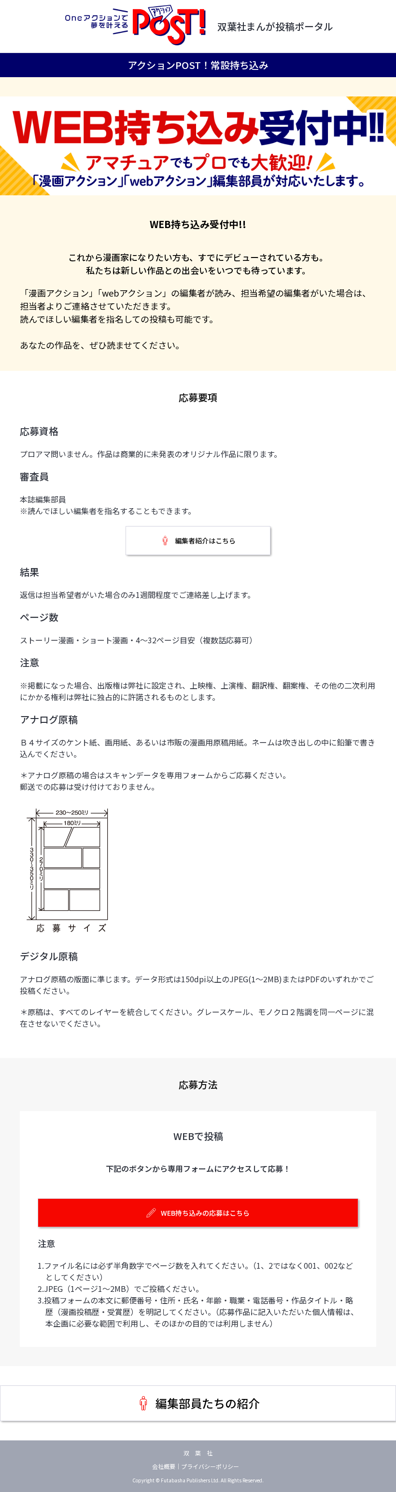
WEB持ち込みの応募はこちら (205, 1213)
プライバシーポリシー (210, 1466)
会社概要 (163, 1466)
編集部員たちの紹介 (208, 1403)
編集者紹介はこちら (205, 540)
